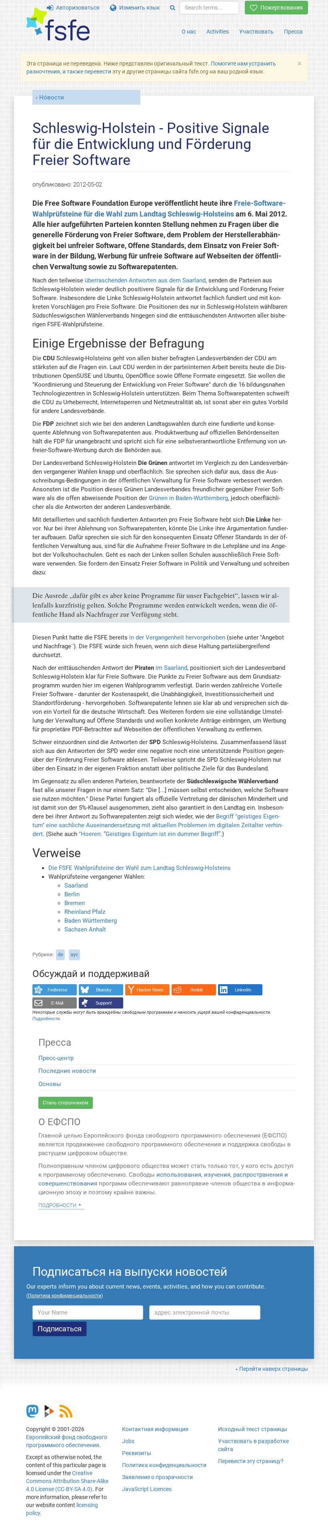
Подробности (57, 1204)
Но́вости (51, 97)
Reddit (196, 989)
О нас (189, 31)
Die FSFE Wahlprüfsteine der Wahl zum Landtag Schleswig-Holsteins (139, 868)
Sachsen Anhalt (85, 929)
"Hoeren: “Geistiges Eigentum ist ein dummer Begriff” (149, 834)
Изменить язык (138, 7)
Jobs (128, 1441)
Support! (104, 1003)
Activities (217, 31)
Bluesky (104, 989)
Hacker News (150, 989)
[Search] (172, 7)
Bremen (74, 903)
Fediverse (57, 989)
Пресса (293, 31)
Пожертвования (280, 7)
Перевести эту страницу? (251, 1461)
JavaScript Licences (147, 1489)
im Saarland (171, 667)
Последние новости (67, 1070)
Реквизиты (136, 1453)
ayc (74, 954)
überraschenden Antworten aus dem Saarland (145, 280)
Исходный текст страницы (252, 1429)
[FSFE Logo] (58, 25)
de (60, 954)
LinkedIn (243, 989)
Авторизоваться (76, 7)
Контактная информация (155, 1429)
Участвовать (256, 31)
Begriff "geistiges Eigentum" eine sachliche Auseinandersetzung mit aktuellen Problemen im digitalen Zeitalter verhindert (157, 825)
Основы (49, 1084)
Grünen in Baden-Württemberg (188, 498)
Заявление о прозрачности (157, 1477)
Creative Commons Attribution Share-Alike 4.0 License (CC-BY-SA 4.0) (67, 1481)
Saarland (76, 885)
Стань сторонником (65, 1103)
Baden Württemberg (90, 920)
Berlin (72, 894)
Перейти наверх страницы (273, 1369)
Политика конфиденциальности (164, 1465)
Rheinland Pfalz (84, 911)
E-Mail (57, 1003)
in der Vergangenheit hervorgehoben (177, 637)
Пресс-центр (56, 1058)
